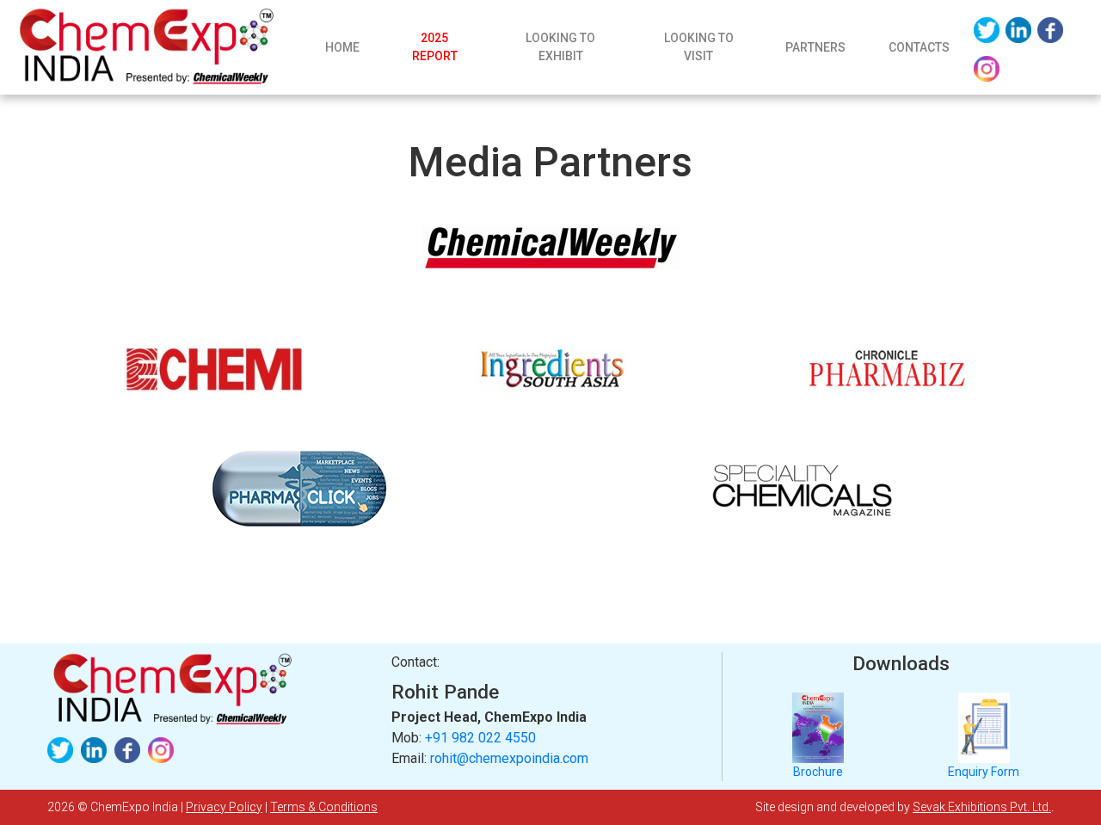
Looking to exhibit (560, 47)
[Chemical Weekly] (550, 248)
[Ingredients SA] (550, 368)
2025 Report (435, 47)
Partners (815, 47)
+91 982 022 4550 (480, 738)
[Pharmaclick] (299, 489)
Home (352, 51)
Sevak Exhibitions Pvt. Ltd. (982, 807)
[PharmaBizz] (885, 368)
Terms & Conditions (324, 807)
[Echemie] (215, 368)
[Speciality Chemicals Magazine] (802, 489)
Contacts (919, 47)
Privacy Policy (224, 807)
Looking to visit (699, 47)
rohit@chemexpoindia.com (509, 758)
